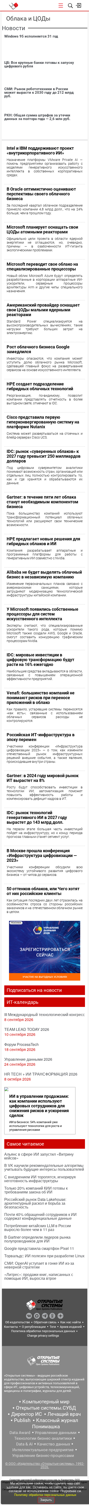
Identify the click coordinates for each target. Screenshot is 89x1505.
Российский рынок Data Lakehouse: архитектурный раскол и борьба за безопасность (35, 1203)
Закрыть (46, 1500)
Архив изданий (71, 1327)
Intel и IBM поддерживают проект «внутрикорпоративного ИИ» (40, 150)
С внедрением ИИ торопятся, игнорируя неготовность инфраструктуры (40, 1178)
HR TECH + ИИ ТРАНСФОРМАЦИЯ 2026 (40, 1074)
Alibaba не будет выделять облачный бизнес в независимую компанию (44, 574)
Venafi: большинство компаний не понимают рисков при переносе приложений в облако (41, 697)
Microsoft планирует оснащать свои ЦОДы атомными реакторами (42, 229)
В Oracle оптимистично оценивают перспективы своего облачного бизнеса (41, 194)
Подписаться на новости (34, 990)
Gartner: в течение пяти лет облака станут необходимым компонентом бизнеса (42, 501)
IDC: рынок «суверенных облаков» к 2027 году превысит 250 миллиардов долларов (43, 456)
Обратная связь (45, 1322)
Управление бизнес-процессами (43, 1455)
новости (13, 28)
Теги (53, 1327)
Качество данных (53, 1444)
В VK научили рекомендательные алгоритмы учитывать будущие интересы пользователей (44, 1167)
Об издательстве (17, 1322)
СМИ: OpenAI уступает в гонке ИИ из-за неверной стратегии (39, 1265)
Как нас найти (70, 1322)
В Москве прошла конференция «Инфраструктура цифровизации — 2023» (42, 855)
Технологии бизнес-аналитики (43, 1438)
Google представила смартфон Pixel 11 (39, 1248)
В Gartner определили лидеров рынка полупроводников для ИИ (37, 1239)
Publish (22, 1420)
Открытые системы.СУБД (46, 1408)
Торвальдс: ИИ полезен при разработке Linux (44, 1255)
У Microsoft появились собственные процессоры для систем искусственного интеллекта (42, 614)
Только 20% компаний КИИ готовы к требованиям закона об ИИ (36, 1190)
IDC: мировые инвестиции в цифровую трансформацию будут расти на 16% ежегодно (40, 659)
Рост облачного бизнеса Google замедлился (38, 349)
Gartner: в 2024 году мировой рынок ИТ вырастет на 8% (43, 778)
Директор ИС (26, 1414)
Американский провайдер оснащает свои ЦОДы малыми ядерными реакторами (43, 309)
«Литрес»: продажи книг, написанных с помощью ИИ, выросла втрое (38, 1276)
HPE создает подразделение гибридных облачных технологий (40, 386)
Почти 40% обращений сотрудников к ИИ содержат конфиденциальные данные (40, 1216)
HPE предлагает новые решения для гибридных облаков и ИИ (43, 541)
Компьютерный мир (46, 1402)
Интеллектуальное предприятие (43, 1449)
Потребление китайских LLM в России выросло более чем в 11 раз (37, 1227)
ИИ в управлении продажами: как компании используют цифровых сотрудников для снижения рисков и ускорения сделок (39, 1106)
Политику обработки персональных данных (45, 1495)
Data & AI (24, 1444)
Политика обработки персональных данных (43, 1331)
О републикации (34, 1327)
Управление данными (55, 1432)
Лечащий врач (64, 1414)
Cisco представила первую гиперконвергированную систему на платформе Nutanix (43, 422)
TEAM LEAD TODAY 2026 (26, 1029)
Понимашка (46, 1426)
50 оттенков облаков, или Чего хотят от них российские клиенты (43, 891)
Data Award (19, 1432)
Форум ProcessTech (21, 1044)
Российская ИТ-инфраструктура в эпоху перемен (41, 737)
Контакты (11, 1327)
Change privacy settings (43, 1335)
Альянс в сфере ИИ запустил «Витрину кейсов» (39, 1156)
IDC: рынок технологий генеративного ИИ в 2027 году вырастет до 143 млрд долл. (37, 817)
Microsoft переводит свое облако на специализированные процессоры (42, 266)
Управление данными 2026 (28, 1059)
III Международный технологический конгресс (44, 1014)
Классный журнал (57, 1420)
